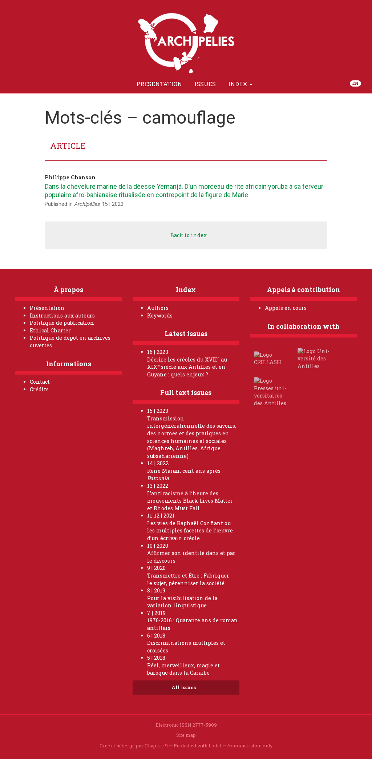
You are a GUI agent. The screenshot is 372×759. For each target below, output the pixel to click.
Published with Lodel (197, 745)
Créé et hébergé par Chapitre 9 (134, 745)
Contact (40, 381)
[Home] (105, 84)
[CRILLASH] (271, 358)
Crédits (39, 389)
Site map (186, 735)
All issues (184, 687)
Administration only (250, 745)
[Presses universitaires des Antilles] (271, 391)
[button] (121, 84)
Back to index (188, 235)
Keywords (160, 315)
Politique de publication (62, 322)
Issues (205, 84)
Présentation (47, 307)
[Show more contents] (267, 84)
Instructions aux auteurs (62, 315)
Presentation (159, 84)
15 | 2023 (113, 204)
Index (238, 84)
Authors (158, 307)
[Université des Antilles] (315, 358)
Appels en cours (286, 307)
